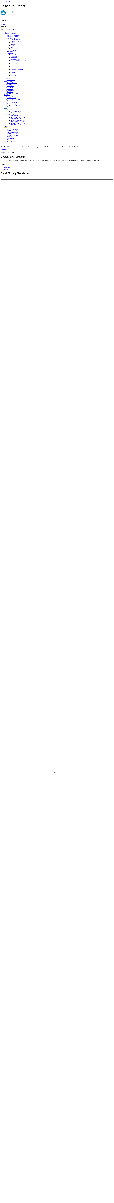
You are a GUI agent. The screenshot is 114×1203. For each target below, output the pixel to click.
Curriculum (10, 53)
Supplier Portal (11, 141)
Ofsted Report (11, 136)
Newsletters (10, 110)
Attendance (10, 89)
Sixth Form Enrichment (13, 99)
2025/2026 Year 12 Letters (18, 123)
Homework (14, 57)
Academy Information (10, 33)
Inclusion (9, 71)
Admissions (10, 86)
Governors (10, 51)
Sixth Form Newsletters (13, 107)
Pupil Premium (15, 74)
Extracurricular (15, 63)
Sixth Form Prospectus (13, 102)
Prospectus (10, 84)
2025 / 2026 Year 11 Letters (18, 121)
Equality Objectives (16, 41)
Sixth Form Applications (13, 104)
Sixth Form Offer (11, 98)
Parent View (10, 138)
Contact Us (7, 126)
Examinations (11, 80)
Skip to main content (6, 1)
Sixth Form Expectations (13, 101)
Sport (12, 66)
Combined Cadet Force (17, 69)
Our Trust (9, 47)
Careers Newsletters (16, 113)
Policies (13, 45)
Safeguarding (10, 90)
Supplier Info (10, 139)
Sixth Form (7, 95)
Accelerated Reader (12, 132)
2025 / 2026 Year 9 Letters (18, 119)
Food (8, 78)
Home (5, 32)
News (5, 108)
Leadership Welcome (12, 36)
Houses (13, 65)
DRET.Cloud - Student (13, 130)
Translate (13, 29)
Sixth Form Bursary (16, 105)
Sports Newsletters (16, 111)
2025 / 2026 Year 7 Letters (18, 116)
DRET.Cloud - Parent (13, 93)
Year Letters (10, 114)
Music (12, 68)
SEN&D (13, 72)
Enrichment (10, 62)
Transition (10, 87)
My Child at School (12, 129)
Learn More (4, 149)
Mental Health (14, 75)
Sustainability (14, 42)
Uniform (9, 77)
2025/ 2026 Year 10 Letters (18, 120)
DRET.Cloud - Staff (12, 133)
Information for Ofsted (13, 135)
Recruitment (14, 48)
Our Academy (11, 38)
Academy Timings (15, 39)
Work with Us (14, 50)
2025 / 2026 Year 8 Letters (18, 117)
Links (5, 127)
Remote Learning (15, 59)
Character (13, 54)
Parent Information (9, 81)
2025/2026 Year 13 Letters (18, 124)
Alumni (13, 44)
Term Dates (10, 92)
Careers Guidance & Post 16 (18, 60)
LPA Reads (14, 56)
